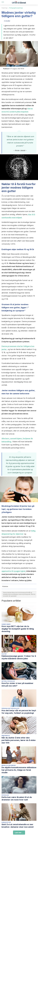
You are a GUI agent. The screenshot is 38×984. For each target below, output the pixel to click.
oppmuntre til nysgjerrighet (13, 571)
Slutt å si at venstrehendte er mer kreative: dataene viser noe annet (18, 825)
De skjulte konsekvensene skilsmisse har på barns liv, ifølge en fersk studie (19, 770)
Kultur (4, 654)
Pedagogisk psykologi (16, 8)
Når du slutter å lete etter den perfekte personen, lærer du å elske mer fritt (19, 740)
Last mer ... (19, 833)
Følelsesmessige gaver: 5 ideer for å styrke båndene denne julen (19, 657)
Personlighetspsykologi (10, 708)
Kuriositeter (6, 822)
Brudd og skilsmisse (9, 765)
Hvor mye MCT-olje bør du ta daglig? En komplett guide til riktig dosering (18, 628)
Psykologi (5, 8)
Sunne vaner (6, 624)
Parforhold (6, 735)
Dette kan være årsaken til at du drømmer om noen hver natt (17, 798)
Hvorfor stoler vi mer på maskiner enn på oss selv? (17, 684)
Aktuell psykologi (8, 681)
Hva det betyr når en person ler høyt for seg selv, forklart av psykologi (19, 711)
